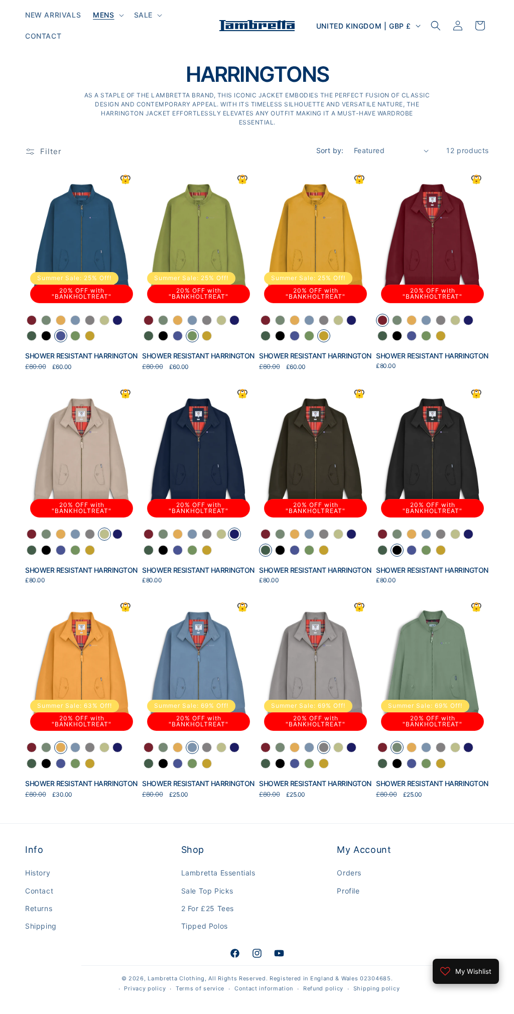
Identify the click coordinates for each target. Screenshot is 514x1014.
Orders (349, 872)
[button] (107, 15)
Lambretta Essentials (218, 872)
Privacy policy (145, 988)
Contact (39, 890)
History (37, 872)
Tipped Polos (204, 926)
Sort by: (330, 150)
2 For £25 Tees (207, 908)
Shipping (41, 926)
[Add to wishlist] (125, 180)
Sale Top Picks (207, 890)
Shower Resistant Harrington (81, 355)
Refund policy (323, 988)
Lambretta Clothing (176, 978)
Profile (348, 890)
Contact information (263, 988)
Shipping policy (376, 988)
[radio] (31, 320)
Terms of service (200, 988)
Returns (38, 908)
